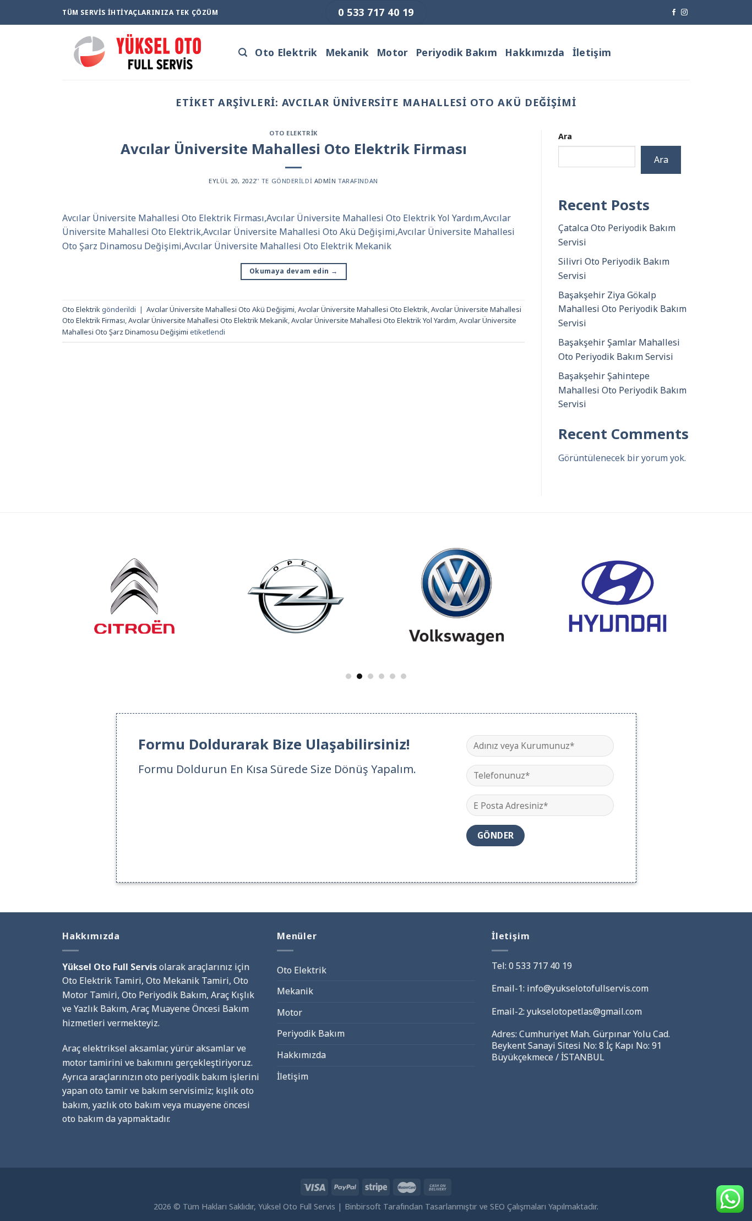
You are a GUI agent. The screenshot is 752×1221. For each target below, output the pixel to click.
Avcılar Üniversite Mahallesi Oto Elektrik (363, 309)
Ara (565, 136)
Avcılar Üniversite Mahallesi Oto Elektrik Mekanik (208, 320)
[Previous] (48, 580)
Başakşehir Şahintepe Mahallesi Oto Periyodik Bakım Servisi (622, 390)
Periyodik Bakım (456, 52)
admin (325, 181)
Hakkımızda (535, 52)
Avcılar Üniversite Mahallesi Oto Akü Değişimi (220, 309)
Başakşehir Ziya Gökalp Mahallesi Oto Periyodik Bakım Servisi (622, 309)
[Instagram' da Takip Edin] (684, 13)
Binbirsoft (363, 1206)
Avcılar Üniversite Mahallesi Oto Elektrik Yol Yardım (373, 320)
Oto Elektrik (286, 52)
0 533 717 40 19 (540, 966)
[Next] (704, 580)
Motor (392, 52)
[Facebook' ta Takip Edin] (674, 13)
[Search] (242, 52)
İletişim (592, 52)
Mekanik (347, 52)
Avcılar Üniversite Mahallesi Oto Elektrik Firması (294, 148)
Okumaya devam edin (293, 271)
